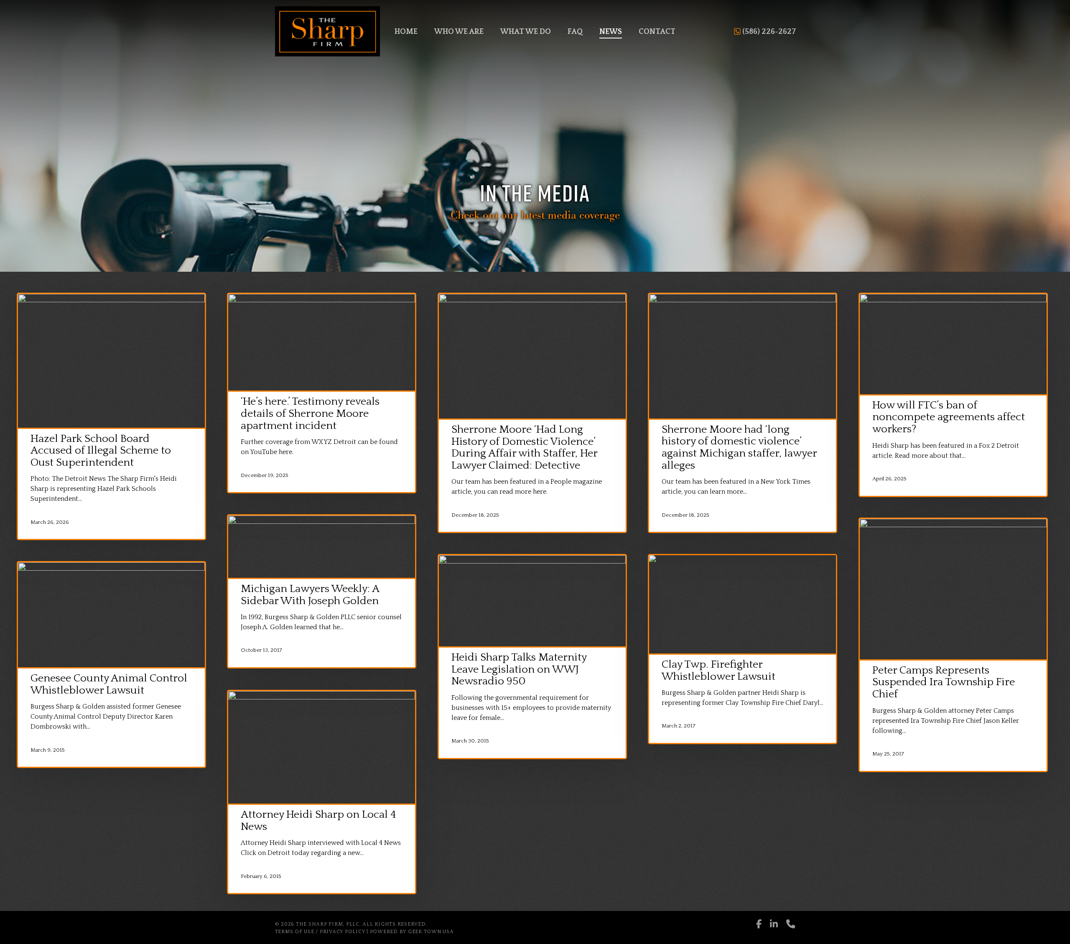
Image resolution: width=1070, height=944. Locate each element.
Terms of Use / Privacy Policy (320, 931)
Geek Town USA (431, 931)
